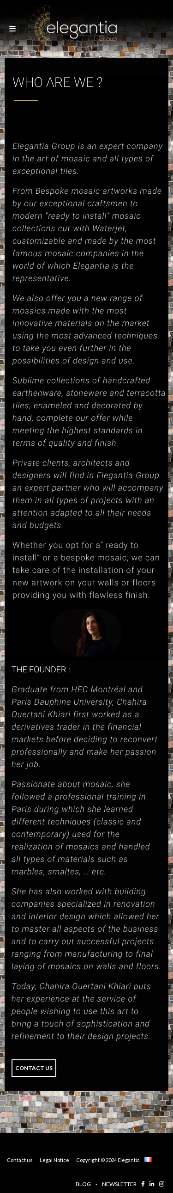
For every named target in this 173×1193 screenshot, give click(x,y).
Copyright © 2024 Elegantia (108, 1160)
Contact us (20, 1160)
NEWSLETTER (119, 1184)
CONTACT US (34, 1067)
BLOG (83, 1184)
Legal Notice (54, 1160)
